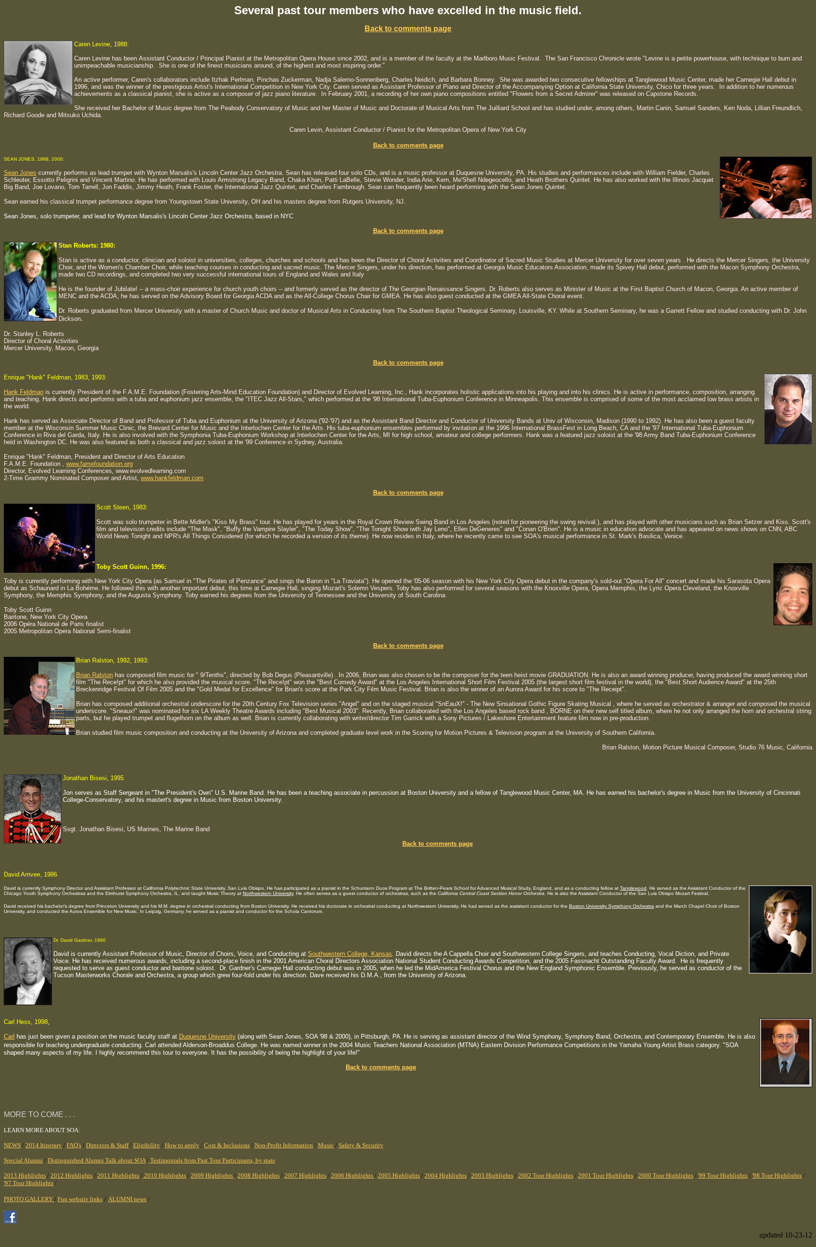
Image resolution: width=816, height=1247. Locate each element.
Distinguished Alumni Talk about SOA (96, 1160)
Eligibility (146, 1145)
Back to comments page (408, 145)
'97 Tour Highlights (28, 1183)
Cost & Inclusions (227, 1145)
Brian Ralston (94, 675)
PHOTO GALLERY (29, 1199)
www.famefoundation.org (99, 463)
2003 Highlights (492, 1175)
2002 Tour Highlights (545, 1175)
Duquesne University (207, 1036)
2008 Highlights (259, 1175)
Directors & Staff (107, 1145)
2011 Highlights (118, 1175)
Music (326, 1145)
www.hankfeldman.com (172, 478)
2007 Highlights (305, 1175)
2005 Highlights (399, 1175)
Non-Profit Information (284, 1145)
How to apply (182, 1145)
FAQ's (74, 1145)
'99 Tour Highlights (723, 1175)
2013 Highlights (25, 1175)
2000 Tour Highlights (665, 1175)
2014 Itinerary (44, 1145)
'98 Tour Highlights (777, 1175)
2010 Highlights (164, 1175)
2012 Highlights (72, 1175)
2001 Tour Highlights (605, 1175)
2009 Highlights (212, 1175)
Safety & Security (361, 1145)
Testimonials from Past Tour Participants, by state (212, 1160)
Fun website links (80, 1199)
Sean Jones (20, 172)
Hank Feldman (23, 392)
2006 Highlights (352, 1175)
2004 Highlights (446, 1175)
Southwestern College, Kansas (350, 953)
